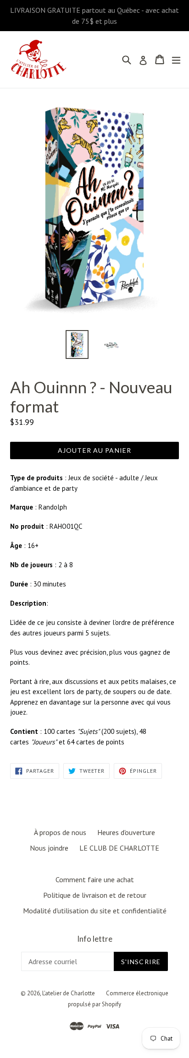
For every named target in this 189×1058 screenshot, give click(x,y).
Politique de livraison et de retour (94, 895)
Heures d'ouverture (126, 832)
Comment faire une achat (95, 879)
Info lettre (94, 939)
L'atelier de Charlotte (68, 993)
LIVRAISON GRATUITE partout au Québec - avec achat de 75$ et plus (94, 15)
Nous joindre (49, 847)
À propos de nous (60, 832)
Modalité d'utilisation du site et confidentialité (95, 910)
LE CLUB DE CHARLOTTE (119, 847)
